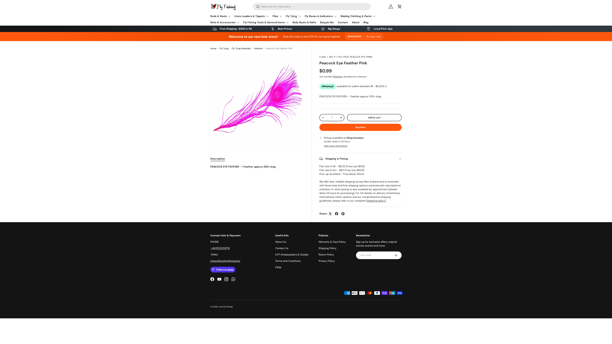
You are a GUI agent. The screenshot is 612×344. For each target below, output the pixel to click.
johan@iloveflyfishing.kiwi (225, 261)
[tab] (217, 158)
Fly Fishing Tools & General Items (264, 22)
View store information (335, 145)
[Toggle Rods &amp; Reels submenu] (229, 16)
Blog (366, 22)
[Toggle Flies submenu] (281, 16)
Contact (343, 22)
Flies (275, 16)
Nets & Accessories (223, 22)
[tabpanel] (257, 167)
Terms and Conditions (288, 261)
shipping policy (376, 200)
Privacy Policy (327, 261)
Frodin (322, 56)
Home (213, 48)
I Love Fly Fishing (225, 306)
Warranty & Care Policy (332, 242)
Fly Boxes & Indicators (319, 16)
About (356, 22)
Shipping (337, 76)
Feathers (258, 48)
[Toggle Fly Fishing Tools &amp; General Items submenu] (287, 22)
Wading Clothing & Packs (356, 16)
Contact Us (281, 248)
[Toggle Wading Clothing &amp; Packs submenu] (374, 16)
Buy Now (360, 127)
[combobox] (312, 6)
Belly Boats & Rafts (304, 22)
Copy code (375, 36)
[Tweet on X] (330, 214)
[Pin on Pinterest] (343, 214)
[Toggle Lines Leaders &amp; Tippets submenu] (267, 16)
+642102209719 (220, 248)
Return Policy (326, 254)
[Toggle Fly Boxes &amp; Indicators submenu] (335, 16)
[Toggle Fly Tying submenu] (300, 16)
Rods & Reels (218, 16)
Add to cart (374, 117)
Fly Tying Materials (241, 48)
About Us (280, 242)
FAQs (278, 267)
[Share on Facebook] (336, 214)
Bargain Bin (327, 22)
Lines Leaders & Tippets (249, 16)
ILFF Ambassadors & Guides (291, 254)
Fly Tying (291, 16)
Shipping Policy (327, 248)
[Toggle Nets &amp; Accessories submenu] (238, 22)
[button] (399, 6)
